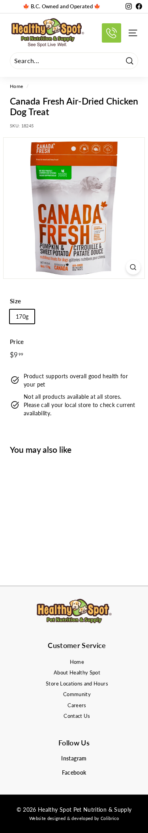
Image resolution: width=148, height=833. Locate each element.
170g (22, 316)
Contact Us (77, 716)
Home (16, 86)
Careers (76, 705)
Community (77, 694)
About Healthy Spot (77, 672)
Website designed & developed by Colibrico (74, 818)
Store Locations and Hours (77, 683)
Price (17, 341)
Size (15, 300)
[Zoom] (133, 267)
